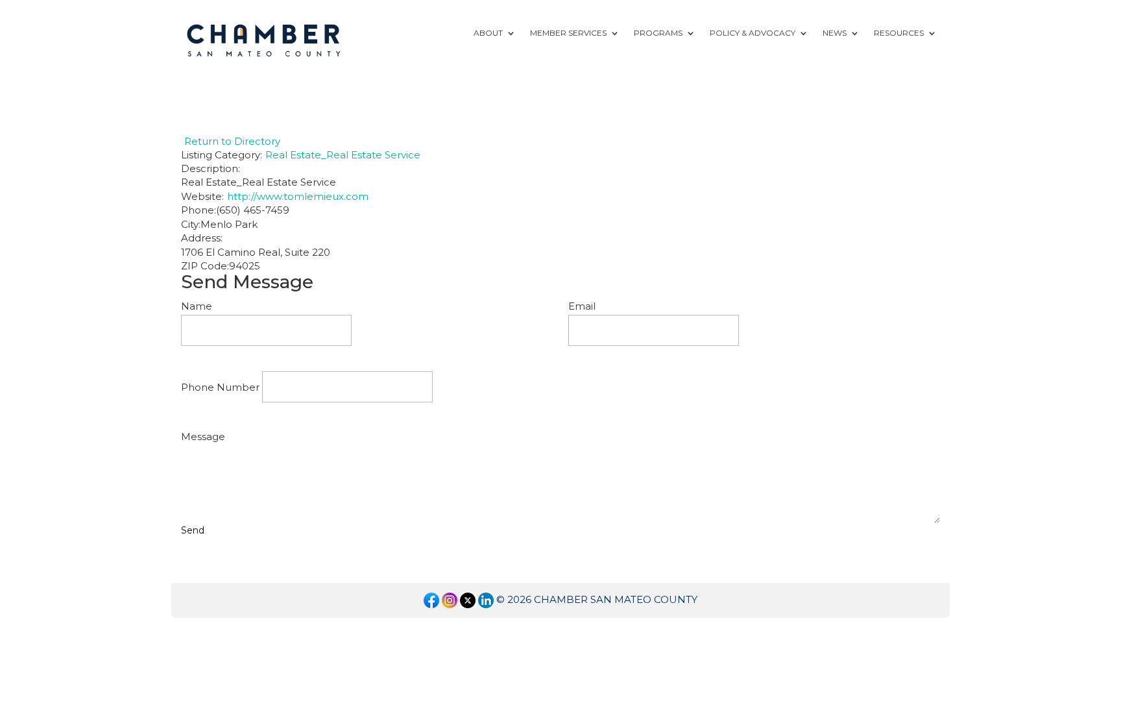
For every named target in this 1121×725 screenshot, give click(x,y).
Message (203, 436)
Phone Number (220, 387)
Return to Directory (232, 141)
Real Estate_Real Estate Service (342, 155)
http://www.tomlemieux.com (297, 196)
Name (196, 306)
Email (582, 306)
